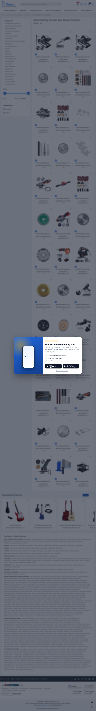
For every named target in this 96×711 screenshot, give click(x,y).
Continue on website (62, 371)
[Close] (79, 339)
